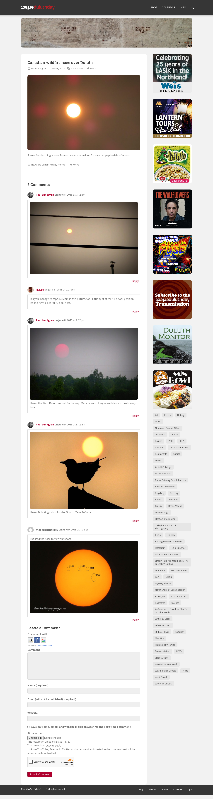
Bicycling (159, 493)
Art (156, 415)
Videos (158, 460)
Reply (135, 281)
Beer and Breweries (165, 486)
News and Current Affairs (43, 164)
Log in (189, 789)
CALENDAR (168, 7)
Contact (164, 789)
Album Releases (163, 473)
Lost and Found (179, 570)
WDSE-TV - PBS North (166, 664)
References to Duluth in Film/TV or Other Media (171, 611)
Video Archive (162, 657)
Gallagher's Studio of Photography (165, 527)
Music (158, 421)
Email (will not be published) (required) (51, 699)
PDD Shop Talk (179, 596)
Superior (179, 631)
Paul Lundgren (38, 68)
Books (158, 499)
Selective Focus (163, 625)
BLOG (153, 7)
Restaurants (161, 453)
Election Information (165, 518)
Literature (160, 570)
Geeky (158, 534)
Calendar (152, 789)
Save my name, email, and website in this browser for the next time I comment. (81, 727)
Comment (33, 650)
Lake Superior (178, 547)
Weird (76, 164)
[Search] (190, 7)
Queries (175, 602)
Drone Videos (175, 505)
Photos (61, 164)
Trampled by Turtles (165, 644)
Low (157, 576)
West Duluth (161, 677)
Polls (170, 440)
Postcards (160, 602)
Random (159, 447)
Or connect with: (37, 634)
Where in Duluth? (163, 683)
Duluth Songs (162, 512)
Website (32, 713)
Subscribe (177, 789)
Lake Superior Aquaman (167, 554)
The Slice (159, 638)
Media (169, 576)
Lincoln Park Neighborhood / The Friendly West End (172, 562)
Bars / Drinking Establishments (170, 480)
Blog (141, 789)
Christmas (173, 499)
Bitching (174, 493)
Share (93, 68)
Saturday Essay (162, 618)
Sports (176, 453)
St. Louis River (162, 631)
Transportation (162, 651)
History (180, 415)
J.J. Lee (40, 289)
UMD (179, 651)
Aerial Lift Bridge (163, 467)
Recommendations (179, 447)
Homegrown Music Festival (168, 541)
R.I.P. (181, 440)
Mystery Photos (163, 583)
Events (167, 415)
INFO (183, 7)
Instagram (160, 547)
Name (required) (37, 685)
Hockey (171, 534)
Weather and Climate (165, 670)
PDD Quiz (160, 596)
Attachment (35, 733)
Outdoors (160, 434)
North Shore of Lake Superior (170, 589)
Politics (158, 440)
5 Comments (78, 68)
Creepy (158, 505)
